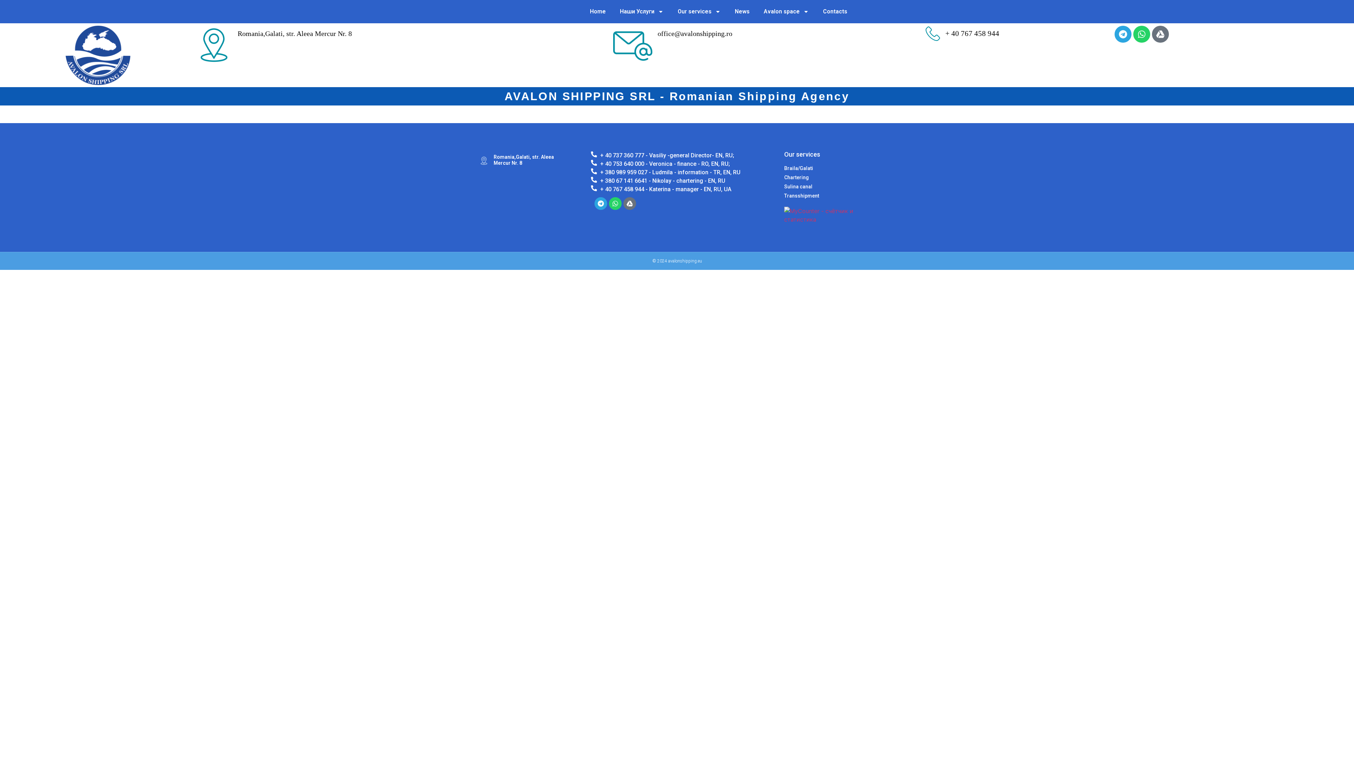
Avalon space (782, 11)
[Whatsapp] (1141, 34)
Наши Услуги (637, 11)
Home (598, 11)
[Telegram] (1123, 34)
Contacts (835, 11)
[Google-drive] (1160, 34)
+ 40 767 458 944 (972, 33)
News (742, 11)
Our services (695, 11)
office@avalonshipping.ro (695, 33)
